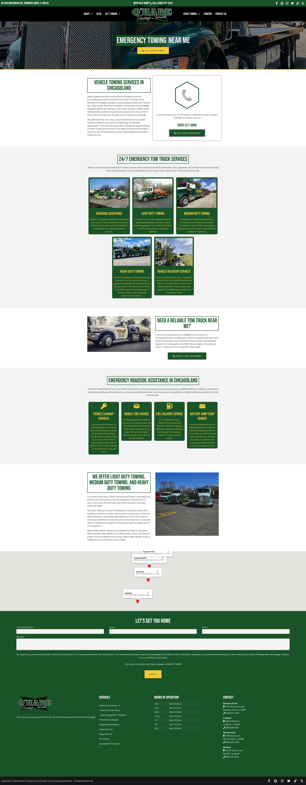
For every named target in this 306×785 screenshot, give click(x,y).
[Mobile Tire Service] (137, 406)
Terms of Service (82, 717)
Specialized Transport (109, 743)
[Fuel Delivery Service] (169, 406)
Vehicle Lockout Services (104, 416)
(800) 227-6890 (187, 125)
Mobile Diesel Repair (108, 719)
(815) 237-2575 (165, 6)
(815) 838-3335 (232, 727)
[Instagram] (287, 3)
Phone (205, 627)
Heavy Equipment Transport (113, 715)
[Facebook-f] (277, 3)
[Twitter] (292, 3)
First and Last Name (25, 627)
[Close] (162, 558)
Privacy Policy (62, 717)
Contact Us (220, 14)
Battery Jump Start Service (202, 416)
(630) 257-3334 (165, 3)
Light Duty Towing (153, 213)
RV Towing (104, 738)
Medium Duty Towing (197, 213)
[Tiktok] (298, 3)
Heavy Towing (190, 14)
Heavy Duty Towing (132, 271)
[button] (149, 566)
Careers (208, 14)
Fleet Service (105, 734)
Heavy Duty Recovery (110, 710)
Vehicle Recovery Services (174, 271)
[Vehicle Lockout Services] (104, 406)
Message (20, 637)
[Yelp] (303, 3)
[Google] (282, 3)
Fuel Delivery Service (169, 414)
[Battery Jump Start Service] (202, 406)
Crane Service (106, 729)
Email (112, 627)
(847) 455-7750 (232, 742)
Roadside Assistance (109, 213)
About (87, 14)
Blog (99, 14)
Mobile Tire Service (136, 414)
